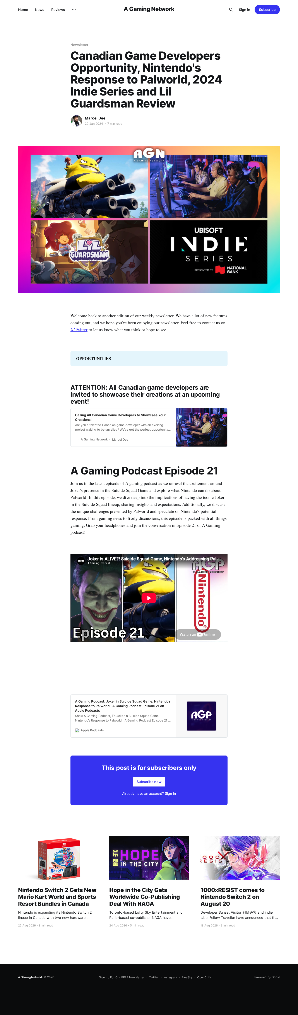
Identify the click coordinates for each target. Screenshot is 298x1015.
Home (23, 9)
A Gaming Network (149, 9)
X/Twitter (78, 330)
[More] (74, 10)
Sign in (244, 9)
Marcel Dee (95, 118)
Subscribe (267, 9)
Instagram (170, 977)
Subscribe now (149, 782)
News (39, 9)
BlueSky (187, 977)
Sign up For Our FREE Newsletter (121, 977)
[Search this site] (231, 9)
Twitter (154, 977)
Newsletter (79, 44)
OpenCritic (204, 977)
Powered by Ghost (267, 977)
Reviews (58, 9)
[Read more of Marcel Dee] (76, 121)
